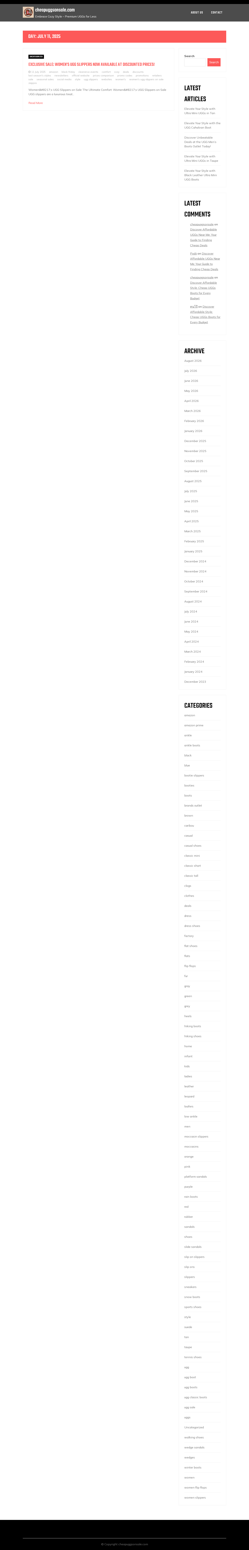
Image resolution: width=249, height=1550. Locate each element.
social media (64, 79)
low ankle (190, 1116)
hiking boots (192, 1026)
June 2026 (191, 381)
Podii (193, 253)
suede (188, 1327)
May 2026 (191, 391)
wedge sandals (194, 1447)
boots (188, 795)
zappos (32, 82)
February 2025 (194, 541)
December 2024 (195, 561)
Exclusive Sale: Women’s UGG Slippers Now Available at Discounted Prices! (91, 64)
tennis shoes (193, 1357)
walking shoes (194, 1437)
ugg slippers (91, 79)
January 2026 (193, 431)
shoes (188, 1237)
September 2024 (195, 591)
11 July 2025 (38, 71)
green (188, 996)
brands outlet (193, 805)
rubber (188, 1216)
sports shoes (192, 1307)
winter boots (192, 1467)
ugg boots (190, 1387)
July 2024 (190, 611)
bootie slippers (194, 775)
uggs (187, 1417)
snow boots (192, 1297)
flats (187, 956)
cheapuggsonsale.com (55, 10)
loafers (188, 1106)
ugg (186, 1367)
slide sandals (193, 1247)
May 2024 (191, 631)
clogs (187, 886)
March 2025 (192, 531)
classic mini (192, 855)
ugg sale (189, 1407)
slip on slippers (194, 1257)
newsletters (61, 75)
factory (189, 936)
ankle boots (192, 745)
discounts (138, 71)
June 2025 (191, 501)
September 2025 (195, 471)
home (188, 1046)
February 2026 (194, 421)
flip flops (190, 966)
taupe (188, 1347)
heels (188, 1016)
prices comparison (103, 75)
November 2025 (195, 451)
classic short (192, 865)
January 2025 (193, 551)
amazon (53, 71)
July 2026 (190, 371)
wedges (189, 1457)
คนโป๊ (194, 306)
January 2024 (193, 671)
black (188, 755)
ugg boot (190, 1377)
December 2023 (195, 681)
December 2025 (195, 441)
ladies (188, 1076)
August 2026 (193, 361)
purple (188, 1186)
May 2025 (191, 511)
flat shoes (190, 946)
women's (120, 79)
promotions (142, 75)
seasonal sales (45, 79)
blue (187, 765)
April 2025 (191, 521)
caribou (189, 825)
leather (189, 1086)
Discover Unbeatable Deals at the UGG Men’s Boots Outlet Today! (200, 142)
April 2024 (191, 641)
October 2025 (193, 461)
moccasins (191, 1146)
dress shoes (192, 926)
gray (187, 986)
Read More (35, 103)
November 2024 (195, 571)
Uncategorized (36, 56)
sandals (189, 1227)
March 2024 (192, 651)
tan (186, 1337)
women (189, 1477)
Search (189, 56)
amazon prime (193, 725)
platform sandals (195, 1176)
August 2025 (193, 481)
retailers (157, 75)
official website (81, 75)
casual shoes (192, 845)
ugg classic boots (195, 1397)
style (77, 79)
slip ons (189, 1267)
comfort (106, 71)
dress (187, 916)
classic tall (191, 875)
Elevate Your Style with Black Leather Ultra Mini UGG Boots (200, 175)
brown (188, 815)
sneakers (190, 1287)
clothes (189, 896)
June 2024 (191, 621)
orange (189, 1156)
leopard (189, 1096)
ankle (188, 735)
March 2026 (192, 411)
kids (187, 1066)
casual (188, 835)
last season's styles (39, 75)
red (186, 1206)
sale (30, 79)
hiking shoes (192, 1036)
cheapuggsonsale (202, 224)
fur (186, 976)
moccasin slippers (196, 1136)
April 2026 (191, 401)
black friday (68, 71)
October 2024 (193, 581)
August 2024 (193, 601)
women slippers (195, 1497)
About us (197, 12)
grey (187, 1006)
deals (126, 71)
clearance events (88, 71)
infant (188, 1056)
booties (189, 785)
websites (106, 79)
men (187, 1126)
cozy (116, 71)
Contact (217, 12)
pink (187, 1166)
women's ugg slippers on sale (146, 79)
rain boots (191, 1196)
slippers (189, 1277)
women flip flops (195, 1487)
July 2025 (190, 491)
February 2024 (194, 661)
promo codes (124, 75)
